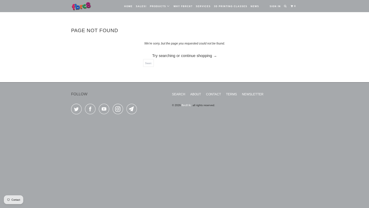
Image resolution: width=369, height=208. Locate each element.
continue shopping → (199, 56)
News (255, 6)
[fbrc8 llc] (91, 6)
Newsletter (252, 94)
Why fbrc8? (183, 6)
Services (203, 6)
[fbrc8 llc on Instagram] (119, 110)
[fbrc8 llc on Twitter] (77, 110)
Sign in (275, 6)
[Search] (285, 6)
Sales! (141, 6)
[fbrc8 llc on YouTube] (105, 110)
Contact (213, 94)
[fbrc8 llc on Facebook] (91, 110)
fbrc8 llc (186, 105)
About (195, 94)
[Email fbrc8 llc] (132, 110)
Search (178, 94)
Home (128, 6)
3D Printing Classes (230, 6)
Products (158, 6)
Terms (231, 94)
